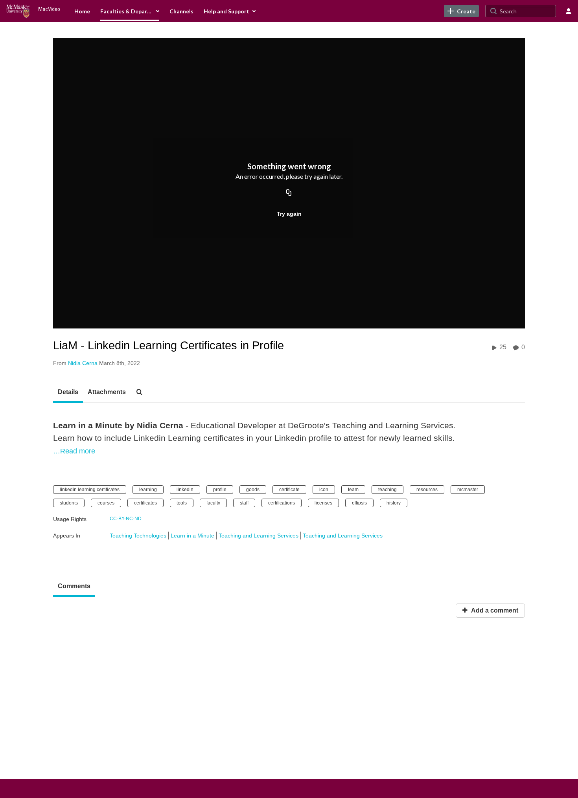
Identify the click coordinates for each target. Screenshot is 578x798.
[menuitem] (82, 11)
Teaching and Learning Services (258, 535)
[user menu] (568, 11)
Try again (289, 214)
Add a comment (493, 610)
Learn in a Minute (192, 535)
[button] (141, 392)
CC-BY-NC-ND (126, 518)
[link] (461, 11)
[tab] (68, 392)
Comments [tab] (74, 586)
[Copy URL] (289, 193)
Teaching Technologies (138, 535)
